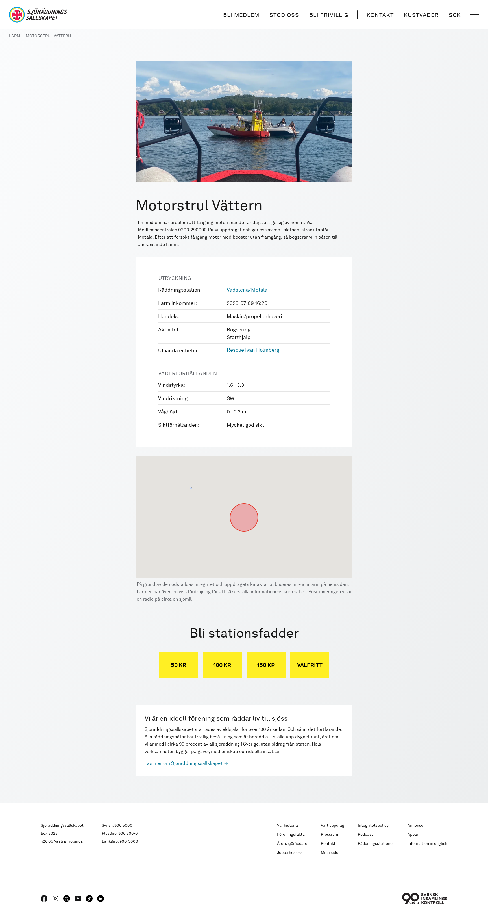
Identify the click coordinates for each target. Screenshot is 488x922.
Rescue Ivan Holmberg (253, 350)
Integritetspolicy (373, 825)
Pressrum (329, 834)
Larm (14, 36)
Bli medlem (241, 15)
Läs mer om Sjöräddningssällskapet (184, 763)
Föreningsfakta (291, 834)
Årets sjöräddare (292, 843)
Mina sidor (330, 852)
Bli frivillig (328, 15)
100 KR (222, 665)
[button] (244, 503)
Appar (413, 834)
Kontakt (380, 15)
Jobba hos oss (289, 852)
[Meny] (474, 14)
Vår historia (287, 825)
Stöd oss (284, 15)
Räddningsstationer (376, 843)
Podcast (365, 834)
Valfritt (310, 665)
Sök (455, 15)
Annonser (416, 825)
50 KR (178, 665)
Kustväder (421, 15)
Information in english (427, 843)
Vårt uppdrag (332, 825)
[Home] (38, 15)
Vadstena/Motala (247, 290)
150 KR (266, 665)
